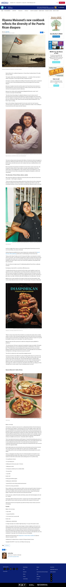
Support (14, 10)
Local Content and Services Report (42, 571)
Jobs (37, 574)
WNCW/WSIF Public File (54, 569)
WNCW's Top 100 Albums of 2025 (56, 52)
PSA (24, 569)
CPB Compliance (53, 571)
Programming (7, 10)
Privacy (24, 576)
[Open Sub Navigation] (16, 10)
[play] (2, 7)
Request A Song (48, 10)
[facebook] (51, 575)
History (24, 574)
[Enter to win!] (56, 71)
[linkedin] (51, 581)
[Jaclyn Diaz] (4, 556)
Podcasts (20, 10)
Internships (38, 576)
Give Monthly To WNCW (56, 34)
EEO (37, 569)
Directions (24, 571)
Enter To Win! (56, 10)
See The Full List (56, 62)
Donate (62, 2)
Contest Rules (25, 578)
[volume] (5, 7)
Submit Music (41, 10)
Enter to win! (56, 79)
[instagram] (51, 577)
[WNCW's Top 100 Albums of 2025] (56, 45)
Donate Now (52, 567)
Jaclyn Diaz (7, 31)
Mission (38, 567)
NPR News (7, 545)
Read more (56, 85)
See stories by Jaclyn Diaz (13, 556)
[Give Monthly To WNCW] (56, 24)
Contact (26, 10)
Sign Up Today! (56, 36)
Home (2, 10)
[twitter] (51, 579)
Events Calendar (34, 10)
